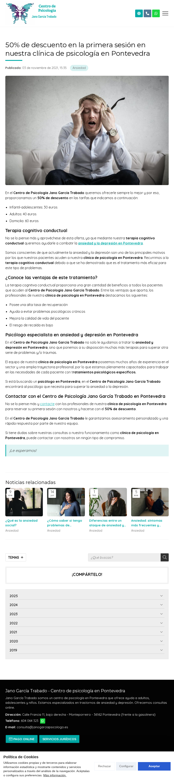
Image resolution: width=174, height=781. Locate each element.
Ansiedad (79, 68)
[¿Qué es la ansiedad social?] (24, 502)
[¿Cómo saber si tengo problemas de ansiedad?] (66, 502)
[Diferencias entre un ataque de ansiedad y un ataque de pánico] (108, 502)
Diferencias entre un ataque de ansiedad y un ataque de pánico (106, 522)
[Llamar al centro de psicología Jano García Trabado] (147, 13)
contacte (47, 404)
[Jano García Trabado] (30, 13)
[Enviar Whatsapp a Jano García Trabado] (42, 721)
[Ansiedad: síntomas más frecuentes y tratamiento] (150, 502)
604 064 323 (29, 721)
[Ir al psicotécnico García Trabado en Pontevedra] (139, 13)
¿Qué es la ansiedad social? (21, 522)
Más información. (54, 775)
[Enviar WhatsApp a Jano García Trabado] (156, 13)
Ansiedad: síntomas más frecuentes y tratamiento (146, 522)
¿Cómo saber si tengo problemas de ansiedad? (64, 522)
